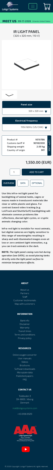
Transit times (24, 331)
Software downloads (24, 369)
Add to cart (36, 172)
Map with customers (25, 303)
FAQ (25, 379)
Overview (8, 183)
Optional (37, 183)
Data (22, 183)
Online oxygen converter (25, 354)
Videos (24, 362)
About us (24, 289)
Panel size (26, 104)
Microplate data (25, 372)
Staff (24, 296)
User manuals (25, 358)
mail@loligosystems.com (25, 408)
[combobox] (26, 111)
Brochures (25, 365)
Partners (24, 293)
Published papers (24, 376)
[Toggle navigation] (33, 6)
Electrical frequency (26, 120)
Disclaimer (25, 324)
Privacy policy (25, 338)
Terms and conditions (24, 334)
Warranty (24, 327)
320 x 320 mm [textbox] (36, 110)
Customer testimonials (24, 300)
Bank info (24, 320)
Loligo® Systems (26, 466)
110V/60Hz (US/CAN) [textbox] (32, 127)
